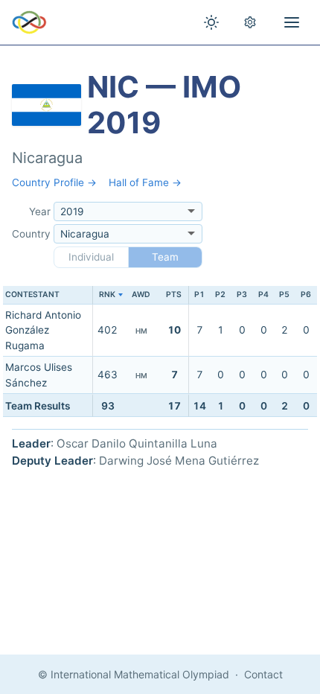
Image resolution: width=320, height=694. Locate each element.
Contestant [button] (32, 294)
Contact (263, 674)
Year (40, 211)
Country (31, 234)
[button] (107, 295)
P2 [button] (220, 294)
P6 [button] (306, 294)
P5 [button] (284, 294)
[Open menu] (291, 22)
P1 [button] (199, 294)
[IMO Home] (29, 22)
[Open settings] (250, 22)
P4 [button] (263, 294)
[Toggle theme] (211, 22)
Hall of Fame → (145, 182)
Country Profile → (54, 182)
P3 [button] (242, 294)
